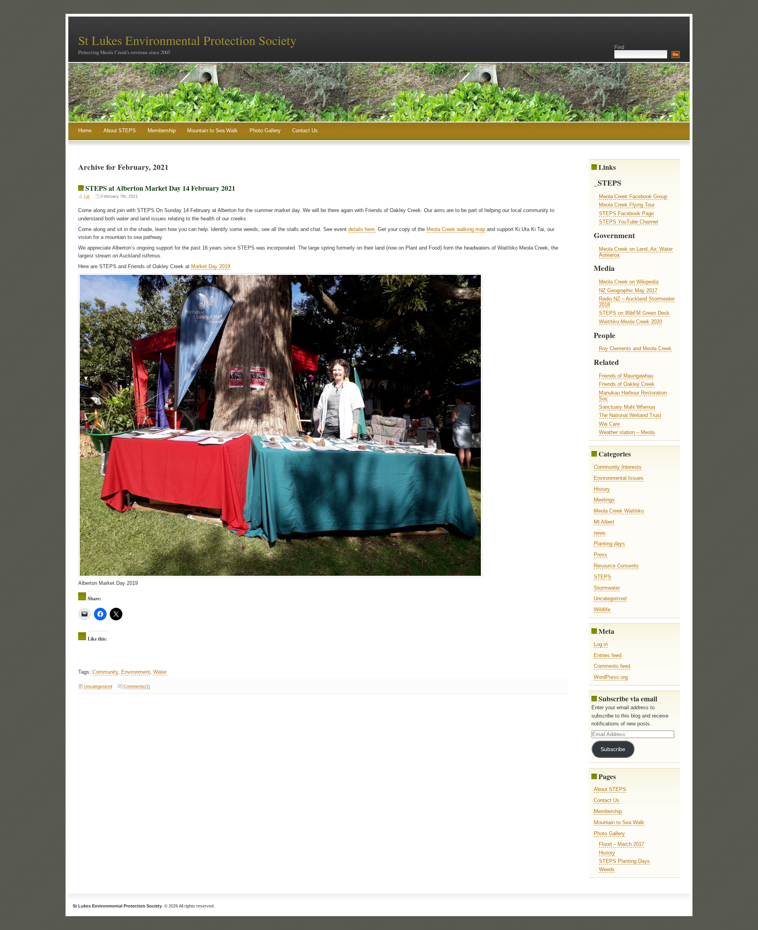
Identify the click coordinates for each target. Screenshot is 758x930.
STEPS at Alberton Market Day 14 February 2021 (160, 188)
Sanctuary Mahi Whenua (627, 407)
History (602, 489)
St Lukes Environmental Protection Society (187, 40)
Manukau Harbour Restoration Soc (633, 396)
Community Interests (618, 467)
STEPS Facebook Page (626, 213)
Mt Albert (604, 522)
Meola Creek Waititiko (619, 511)
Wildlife (602, 609)
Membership (162, 130)
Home (85, 130)
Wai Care (609, 424)
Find (619, 47)
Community (105, 672)
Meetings (604, 500)
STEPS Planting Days (624, 861)
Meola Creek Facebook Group (633, 196)
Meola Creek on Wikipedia (629, 282)
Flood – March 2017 (621, 844)
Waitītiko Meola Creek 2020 (630, 322)
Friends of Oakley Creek (627, 384)
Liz (87, 196)
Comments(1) (137, 686)
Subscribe (612, 749)
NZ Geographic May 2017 (628, 290)
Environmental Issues (619, 478)
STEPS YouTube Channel (628, 222)
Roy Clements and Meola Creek (635, 348)
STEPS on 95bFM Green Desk (634, 313)
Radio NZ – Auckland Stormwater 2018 (637, 302)
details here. (362, 229)
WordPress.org (611, 677)
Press (600, 555)
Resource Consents (616, 566)
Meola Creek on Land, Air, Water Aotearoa (636, 252)
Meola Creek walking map (455, 229)
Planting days (609, 544)
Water (160, 672)
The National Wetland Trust (630, 415)
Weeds (607, 869)
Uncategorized (98, 686)
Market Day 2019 (210, 266)
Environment (135, 672)
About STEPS (119, 130)
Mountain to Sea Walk (212, 130)
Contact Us (305, 130)
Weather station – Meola (627, 432)
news (600, 533)
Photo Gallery (265, 130)
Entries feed (607, 655)
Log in (601, 644)
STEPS (602, 577)
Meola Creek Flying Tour (627, 205)
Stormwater (607, 588)
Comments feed (612, 666)
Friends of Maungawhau (626, 376)
